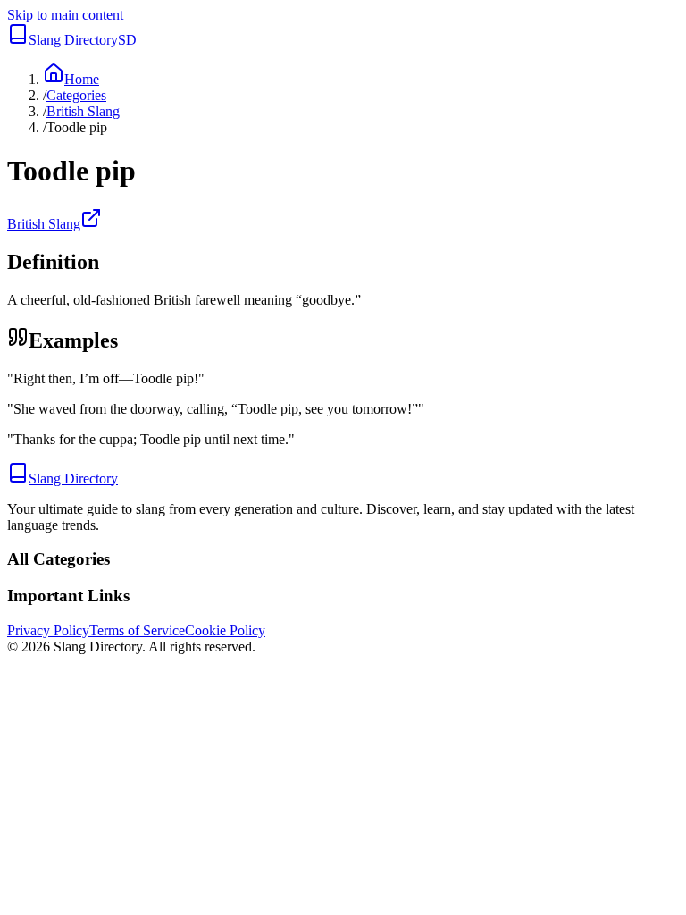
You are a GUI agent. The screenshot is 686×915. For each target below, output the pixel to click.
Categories (76, 95)
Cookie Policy (225, 630)
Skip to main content (65, 14)
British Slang (83, 111)
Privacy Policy (48, 630)
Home (81, 79)
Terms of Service (137, 630)
